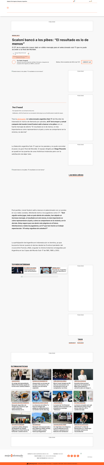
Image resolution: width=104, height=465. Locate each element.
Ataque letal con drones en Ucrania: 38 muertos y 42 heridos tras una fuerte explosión (41, 386)
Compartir (86, 62)
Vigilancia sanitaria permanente (20, 402)
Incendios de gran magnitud (40, 381)
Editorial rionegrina (79, 402)
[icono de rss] (96, 8)
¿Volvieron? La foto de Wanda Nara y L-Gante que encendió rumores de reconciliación (82, 429)
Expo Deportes (36, 424)
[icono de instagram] (93, 8)
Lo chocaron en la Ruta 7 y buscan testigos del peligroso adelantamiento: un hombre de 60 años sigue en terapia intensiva (41, 408)
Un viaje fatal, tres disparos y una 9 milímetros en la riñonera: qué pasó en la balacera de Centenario (62, 429)
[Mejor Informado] (52, 7)
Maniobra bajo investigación (40, 402)
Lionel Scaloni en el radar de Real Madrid (30, 270)
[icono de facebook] (87, 8)
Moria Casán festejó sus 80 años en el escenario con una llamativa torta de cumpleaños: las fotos (62, 386)
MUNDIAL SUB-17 (56, 267)
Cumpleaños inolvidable (59, 381)
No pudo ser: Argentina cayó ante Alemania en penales (59, 271)
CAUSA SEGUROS (16, 381)
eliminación (21, 119)
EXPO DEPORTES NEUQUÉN (18, 424)
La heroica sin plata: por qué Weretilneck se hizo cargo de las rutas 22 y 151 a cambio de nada (83, 407)
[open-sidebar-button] (8, 8)
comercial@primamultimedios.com (38, 453)
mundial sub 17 (72, 342)
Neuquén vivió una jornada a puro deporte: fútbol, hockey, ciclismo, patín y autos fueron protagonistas (42, 429)
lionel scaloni (80, 342)
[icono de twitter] (90, 8)
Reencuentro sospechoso (81, 424)
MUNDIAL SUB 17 (16, 35)
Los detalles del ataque (59, 424)
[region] (52, 26)
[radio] (69, 1)
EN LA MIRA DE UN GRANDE (30, 267)
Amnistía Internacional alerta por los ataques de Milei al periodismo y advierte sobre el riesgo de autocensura (82, 386)
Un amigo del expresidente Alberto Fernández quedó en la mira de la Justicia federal (21, 385)
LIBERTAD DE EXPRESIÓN (80, 381)
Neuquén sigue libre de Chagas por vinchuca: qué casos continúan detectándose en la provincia (20, 408)
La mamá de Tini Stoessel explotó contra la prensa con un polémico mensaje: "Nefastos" (62, 407)
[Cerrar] (28, 57)
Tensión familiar (57, 402)
